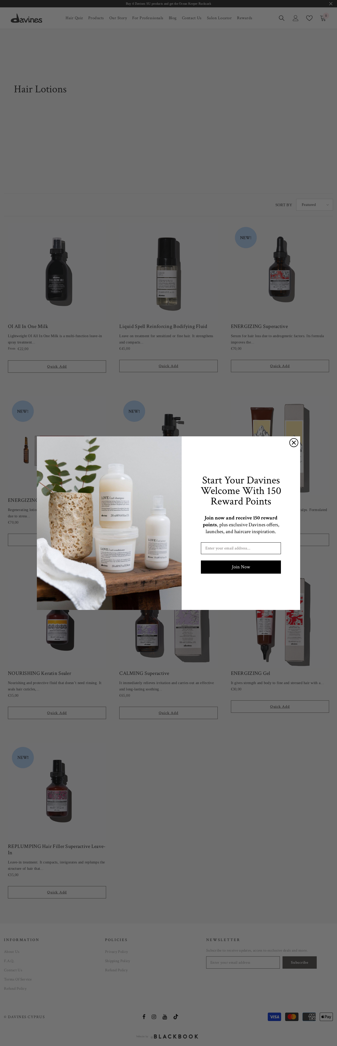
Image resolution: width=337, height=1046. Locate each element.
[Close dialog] (294, 442)
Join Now (241, 567)
